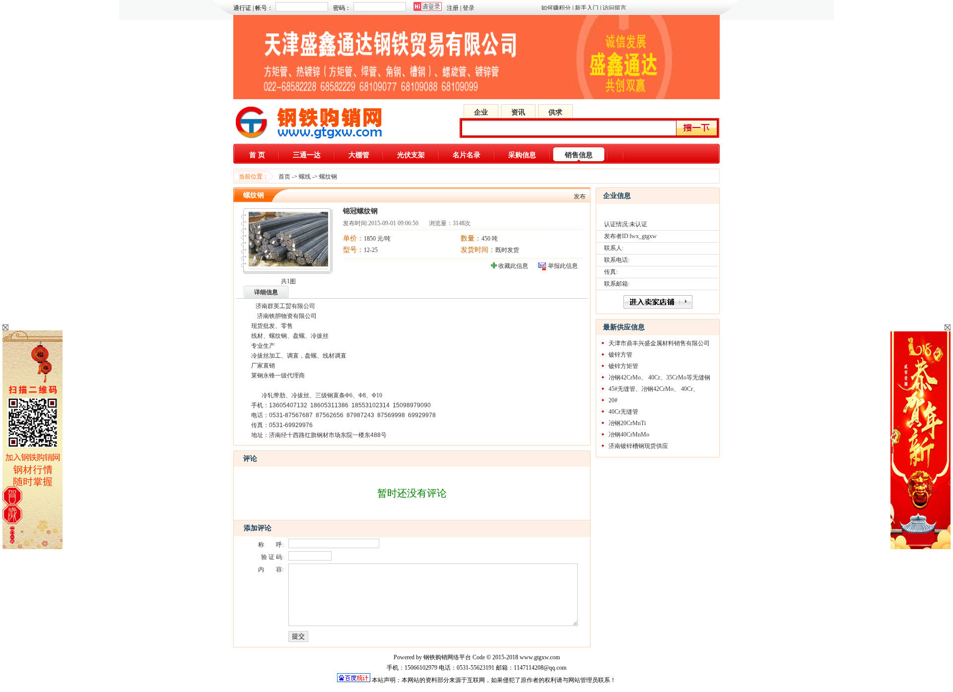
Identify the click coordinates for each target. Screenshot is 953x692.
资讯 (518, 112)
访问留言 (614, 7)
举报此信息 (563, 265)
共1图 (288, 281)
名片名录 (466, 155)
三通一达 (307, 155)
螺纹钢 (328, 176)
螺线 (305, 176)
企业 (481, 112)
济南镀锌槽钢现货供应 (638, 445)
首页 (284, 176)
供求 (555, 112)
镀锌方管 (620, 354)
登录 (469, 7)
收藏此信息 (513, 265)
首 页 (257, 155)
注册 (453, 7)
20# (613, 400)
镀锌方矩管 (623, 366)
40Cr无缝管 (623, 411)
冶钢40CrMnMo (629, 434)
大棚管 (358, 155)
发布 (580, 196)
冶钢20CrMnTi (627, 423)
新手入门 (587, 7)
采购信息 (522, 155)
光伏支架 (411, 155)
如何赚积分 (556, 7)
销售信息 (579, 155)
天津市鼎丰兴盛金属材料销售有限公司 (659, 343)
